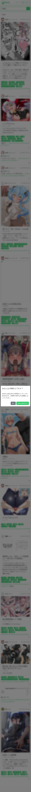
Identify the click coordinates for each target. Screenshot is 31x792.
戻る (13, 403)
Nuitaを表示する (22, 403)
